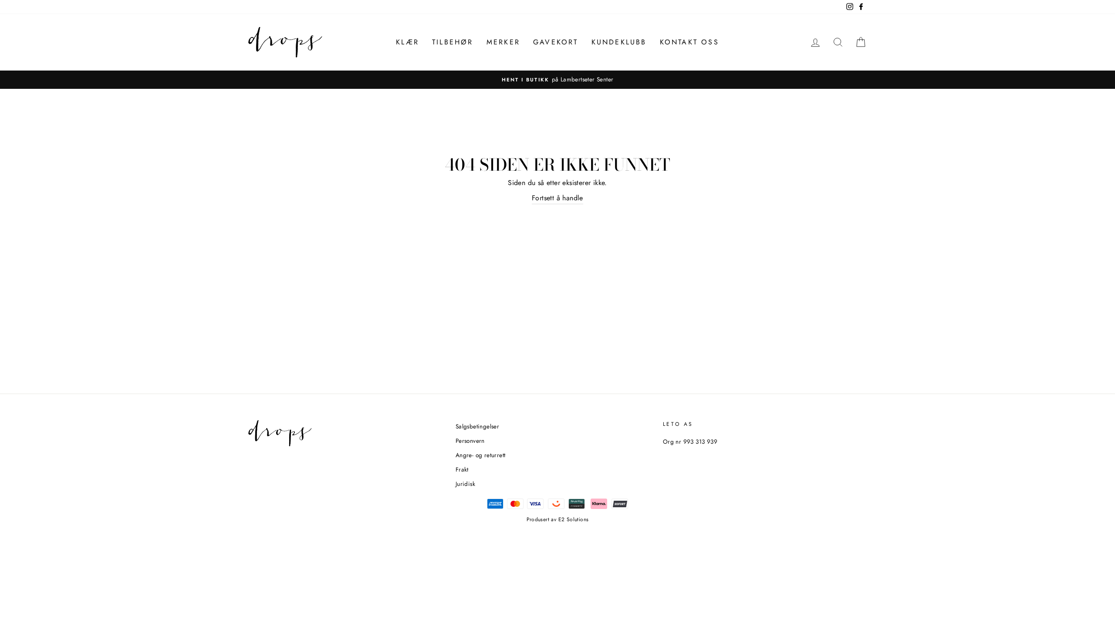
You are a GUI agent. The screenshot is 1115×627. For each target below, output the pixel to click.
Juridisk (465, 483)
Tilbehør (452, 42)
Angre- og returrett (481, 455)
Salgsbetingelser (477, 426)
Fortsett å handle (557, 198)
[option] (557, 79)
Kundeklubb (619, 42)
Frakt (462, 469)
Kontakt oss (689, 42)
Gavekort (555, 42)
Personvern (470, 440)
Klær (407, 42)
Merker (503, 42)
